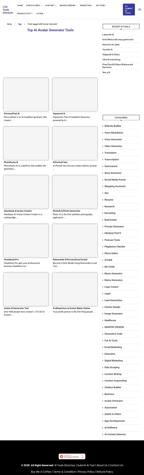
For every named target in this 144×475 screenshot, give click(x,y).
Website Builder (112, 126)
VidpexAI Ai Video (111, 54)
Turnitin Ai (107, 50)
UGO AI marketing (111, 59)
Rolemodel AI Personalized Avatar (70, 259)
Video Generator (113, 146)
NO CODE (100, 5)
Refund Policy (105, 471)
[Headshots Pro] (26, 240)
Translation (110, 152)
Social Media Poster (115, 179)
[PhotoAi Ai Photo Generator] (75, 192)
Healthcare (110, 320)
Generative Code (113, 333)
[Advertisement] (50, 54)
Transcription (111, 159)
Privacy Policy (86, 471)
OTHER (39, 13)
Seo (106, 193)
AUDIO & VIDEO (33, 5)
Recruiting (109, 213)
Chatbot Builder (112, 387)
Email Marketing (113, 347)
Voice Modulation (113, 132)
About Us (102, 465)
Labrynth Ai (108, 35)
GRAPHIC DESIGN (67, 5)
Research (109, 206)
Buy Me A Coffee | (42, 471)
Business (109, 394)
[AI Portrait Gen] (75, 143)
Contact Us (116, 465)
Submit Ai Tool (85, 465)
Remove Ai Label (111, 44)
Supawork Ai (59, 113)
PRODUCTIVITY (24, 13)
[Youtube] (72, 445)
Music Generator (113, 273)
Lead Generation (113, 300)
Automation (110, 407)
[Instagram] (80, 445)
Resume (108, 199)
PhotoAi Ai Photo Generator (66, 211)
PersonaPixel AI (11, 113)
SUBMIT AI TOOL (129, 9)
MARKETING (85, 5)
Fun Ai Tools (111, 340)
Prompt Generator (114, 226)
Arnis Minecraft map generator (118, 39)
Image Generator (113, 313)
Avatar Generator (113, 400)
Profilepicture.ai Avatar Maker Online (71, 308)
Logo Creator (111, 286)
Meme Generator (113, 280)
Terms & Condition (64, 471)
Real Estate (110, 219)
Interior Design (112, 307)
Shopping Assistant (115, 186)
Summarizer (110, 166)
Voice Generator (113, 139)
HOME (20, 5)
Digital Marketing (113, 360)
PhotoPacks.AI (11, 162)
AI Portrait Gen (60, 162)
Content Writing (113, 374)
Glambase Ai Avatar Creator (18, 211)
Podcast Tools (112, 240)
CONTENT (50, 5)
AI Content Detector (115, 434)
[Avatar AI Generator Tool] (26, 289)
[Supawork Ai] (75, 94)
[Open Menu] (139, 9)
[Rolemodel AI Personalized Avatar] (75, 240)
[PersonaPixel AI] (26, 94)
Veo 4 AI (106, 72)
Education (109, 353)
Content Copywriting (115, 380)
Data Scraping (112, 367)
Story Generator (113, 173)
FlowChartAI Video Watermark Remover (117, 65)
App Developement (114, 420)
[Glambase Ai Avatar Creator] (26, 192)
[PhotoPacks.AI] (26, 143)
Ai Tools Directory (64, 465)
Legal (107, 293)
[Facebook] (55, 445)
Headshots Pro (11, 259)
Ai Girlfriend (110, 427)
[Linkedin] (88, 445)
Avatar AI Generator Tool (16, 308)
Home (9, 24)
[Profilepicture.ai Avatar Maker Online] (75, 289)
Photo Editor (111, 253)
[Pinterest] (63, 445)
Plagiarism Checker (114, 246)
